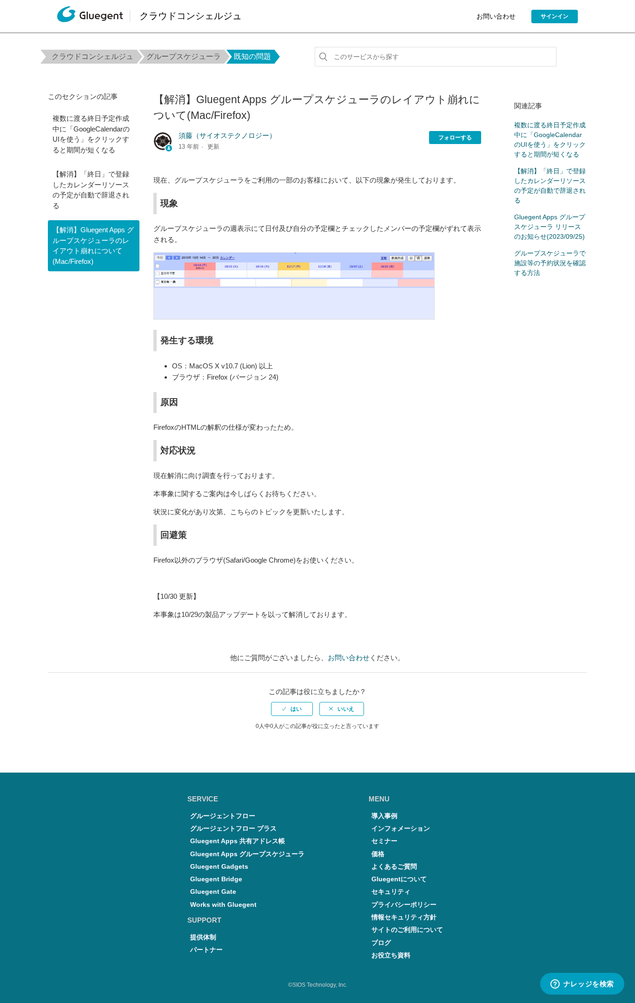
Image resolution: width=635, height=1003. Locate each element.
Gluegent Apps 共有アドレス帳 (237, 841)
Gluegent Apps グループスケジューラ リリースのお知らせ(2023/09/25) (549, 226)
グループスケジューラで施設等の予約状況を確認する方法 (550, 262)
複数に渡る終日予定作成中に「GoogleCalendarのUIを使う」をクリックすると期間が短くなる (91, 134)
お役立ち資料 (390, 955)
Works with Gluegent (223, 904)
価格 (377, 854)
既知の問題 (252, 56)
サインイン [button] (555, 16)
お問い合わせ (496, 16)
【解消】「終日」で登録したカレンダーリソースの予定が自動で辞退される (91, 190)
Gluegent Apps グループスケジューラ (247, 854)
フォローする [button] (455, 137)
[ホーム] (90, 16)
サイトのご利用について (407, 929)
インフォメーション (400, 828)
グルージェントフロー (222, 816)
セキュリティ (390, 891)
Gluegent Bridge (216, 879)
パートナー (206, 949)
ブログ (381, 942)
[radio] (292, 709)
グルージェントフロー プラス (233, 828)
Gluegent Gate (213, 891)
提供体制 (203, 937)
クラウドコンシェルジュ (92, 56)
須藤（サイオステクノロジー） (227, 135)
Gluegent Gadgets (219, 866)
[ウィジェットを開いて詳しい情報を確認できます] (582, 984)
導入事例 (384, 816)
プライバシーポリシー (404, 904)
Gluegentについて (399, 879)
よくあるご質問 (394, 866)
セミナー (384, 841)
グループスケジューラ (183, 56)
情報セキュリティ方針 (404, 917)
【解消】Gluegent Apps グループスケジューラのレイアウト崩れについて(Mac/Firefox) (93, 245)
